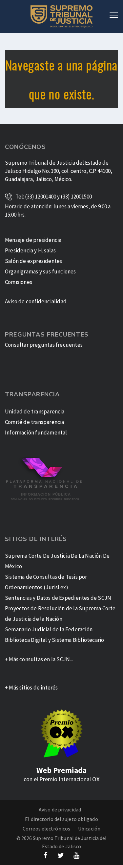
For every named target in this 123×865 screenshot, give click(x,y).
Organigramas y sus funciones (40, 271)
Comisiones (18, 282)
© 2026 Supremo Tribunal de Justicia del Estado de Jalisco (61, 842)
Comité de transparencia (34, 422)
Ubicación (89, 828)
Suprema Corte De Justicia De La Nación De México (57, 561)
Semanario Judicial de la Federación (48, 629)
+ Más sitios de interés (31, 687)
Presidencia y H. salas (30, 250)
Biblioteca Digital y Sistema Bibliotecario (54, 639)
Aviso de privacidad (60, 809)
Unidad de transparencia (35, 411)
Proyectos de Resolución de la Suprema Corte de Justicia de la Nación (60, 613)
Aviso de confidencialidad (36, 301)
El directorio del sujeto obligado (61, 819)
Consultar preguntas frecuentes (44, 344)
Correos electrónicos (46, 828)
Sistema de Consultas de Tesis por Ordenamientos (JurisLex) (46, 582)
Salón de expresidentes (33, 261)
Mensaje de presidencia (33, 240)
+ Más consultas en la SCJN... (39, 659)
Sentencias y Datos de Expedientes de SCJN (58, 597)
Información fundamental (36, 432)
